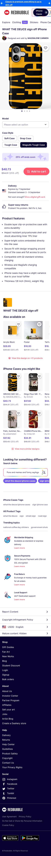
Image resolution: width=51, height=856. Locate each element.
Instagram (12, 779)
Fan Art (6, 651)
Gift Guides (8, 647)
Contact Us (8, 762)
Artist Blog (7, 718)
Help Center (8, 744)
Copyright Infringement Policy (17, 619)
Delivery (6, 735)
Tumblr (10, 793)
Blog (4, 661)
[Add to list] (45, 48)
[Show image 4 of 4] (29, 111)
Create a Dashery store (14, 723)
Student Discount (11, 665)
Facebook (12, 784)
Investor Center (10, 695)
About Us (7, 691)
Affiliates (6, 705)
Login (5, 670)
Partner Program (10, 700)
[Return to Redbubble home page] (16, 12)
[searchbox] (25, 472)
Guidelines (7, 749)
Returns (6, 739)
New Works (8, 656)
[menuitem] (6, 22)
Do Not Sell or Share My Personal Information (22, 821)
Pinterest (11, 798)
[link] (20, 481)
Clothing (19, 22)
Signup (5, 674)
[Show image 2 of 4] (24, 111)
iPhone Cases (10, 500)
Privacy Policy (25, 816)
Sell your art (8, 709)
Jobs (4, 714)
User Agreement (9, 816)
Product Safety (10, 753)
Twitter (10, 788)
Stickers (34, 22)
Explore (6, 22)
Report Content (10, 611)
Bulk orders (8, 679)
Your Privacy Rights (12, 767)
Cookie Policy (8, 825)
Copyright (7, 758)
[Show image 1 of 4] (22, 111)
